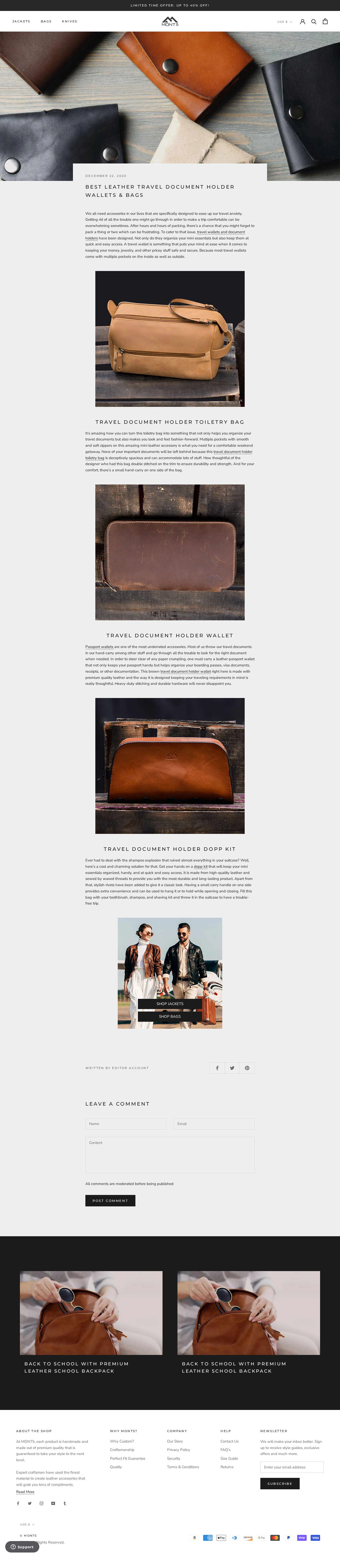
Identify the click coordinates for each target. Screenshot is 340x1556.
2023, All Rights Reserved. (42, 1542)
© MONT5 (28, 1535)
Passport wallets (99, 646)
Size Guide (229, 1458)
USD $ (283, 21)
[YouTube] (53, 1503)
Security (173, 1458)
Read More (25, 1491)
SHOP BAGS (170, 1016)
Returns (227, 1466)
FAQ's (225, 1449)
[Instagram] (41, 1503)
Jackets (21, 21)
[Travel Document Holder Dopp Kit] (170, 766)
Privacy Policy (178, 1449)
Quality (116, 1466)
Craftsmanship (122, 1449)
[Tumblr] (65, 1503)
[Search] (314, 21)
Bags (46, 21)
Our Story (175, 1441)
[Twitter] (30, 1503)
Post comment (110, 1201)
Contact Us (230, 1441)
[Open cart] (325, 21)
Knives (69, 21)
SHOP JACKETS (170, 1003)
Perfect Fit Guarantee (127, 1458)
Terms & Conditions (183, 1466)
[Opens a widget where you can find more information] (22, 1547)
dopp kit (201, 866)
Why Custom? (122, 1441)
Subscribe (280, 1484)
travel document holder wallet (186, 671)
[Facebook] (18, 1503)
